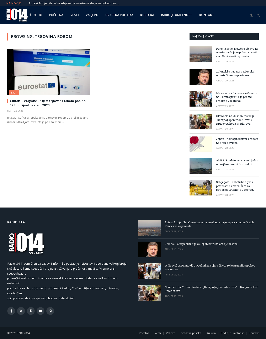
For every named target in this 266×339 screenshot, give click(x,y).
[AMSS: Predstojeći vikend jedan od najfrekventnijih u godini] (201, 166)
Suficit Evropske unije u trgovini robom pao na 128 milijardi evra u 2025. (48, 103)
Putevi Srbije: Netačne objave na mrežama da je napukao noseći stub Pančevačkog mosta (237, 52)
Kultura (147, 15)
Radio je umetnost (176, 15)
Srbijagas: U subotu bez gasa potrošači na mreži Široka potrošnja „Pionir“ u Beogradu (235, 186)
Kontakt (206, 15)
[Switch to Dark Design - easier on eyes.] (251, 15)
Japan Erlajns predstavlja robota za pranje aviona (237, 141)
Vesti (74, 15)
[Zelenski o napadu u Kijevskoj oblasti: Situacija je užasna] (201, 77)
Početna (56, 15)
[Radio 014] (17, 15)
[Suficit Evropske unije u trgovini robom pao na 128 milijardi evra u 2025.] (48, 72)
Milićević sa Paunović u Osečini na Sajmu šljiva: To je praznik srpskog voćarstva (236, 97)
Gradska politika (119, 15)
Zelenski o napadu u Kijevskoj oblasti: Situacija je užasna (69, 3)
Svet (14, 93)
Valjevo (92, 15)
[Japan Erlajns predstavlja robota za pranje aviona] (201, 144)
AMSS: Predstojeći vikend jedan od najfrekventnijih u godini (237, 162)
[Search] (258, 15)
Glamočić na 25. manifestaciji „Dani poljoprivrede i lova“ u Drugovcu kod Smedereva (235, 119)
